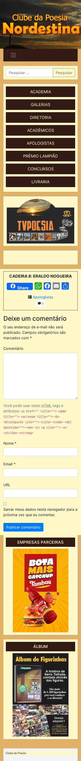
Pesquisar (64, 72)
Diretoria (40, 117)
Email (9, 464)
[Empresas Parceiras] (40, 590)
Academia (40, 91)
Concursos (41, 169)
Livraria (41, 181)
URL (6, 485)
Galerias (40, 104)
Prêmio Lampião (40, 156)
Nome (9, 443)
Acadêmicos (40, 130)
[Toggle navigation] (13, 55)
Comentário (13, 348)
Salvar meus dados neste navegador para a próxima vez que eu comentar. (40, 512)
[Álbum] (40, 695)
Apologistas (40, 143)
